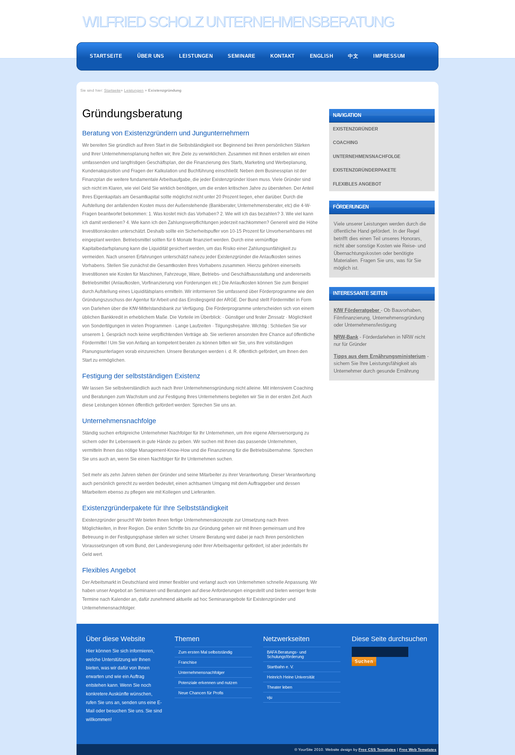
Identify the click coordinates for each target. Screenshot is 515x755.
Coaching (345, 142)
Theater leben (279, 687)
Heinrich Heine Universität (290, 677)
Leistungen (196, 56)
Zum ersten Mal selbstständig (205, 652)
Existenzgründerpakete (364, 170)
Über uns (150, 56)
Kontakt (282, 56)
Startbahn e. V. (280, 666)
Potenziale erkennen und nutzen (207, 682)
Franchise (187, 662)
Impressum (389, 56)
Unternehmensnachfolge (366, 156)
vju (269, 697)
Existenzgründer (355, 129)
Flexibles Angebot (357, 184)
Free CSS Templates (377, 749)
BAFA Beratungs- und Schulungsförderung (286, 654)
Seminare (241, 56)
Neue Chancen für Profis (201, 693)
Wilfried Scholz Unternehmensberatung (238, 20)
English (321, 56)
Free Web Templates (418, 749)
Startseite (106, 56)
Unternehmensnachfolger (201, 672)
